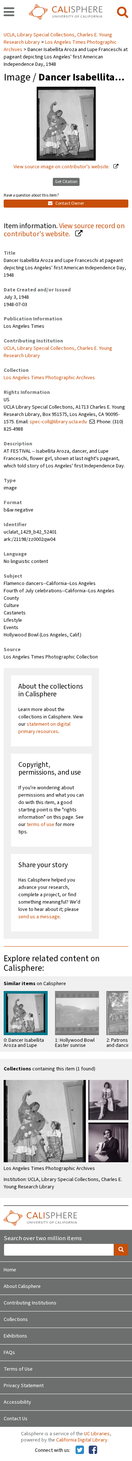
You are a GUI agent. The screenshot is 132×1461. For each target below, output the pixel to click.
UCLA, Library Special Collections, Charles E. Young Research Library (58, 352)
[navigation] (9, 12)
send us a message (39, 916)
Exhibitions (15, 1336)
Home (10, 1270)
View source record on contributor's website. (64, 230)
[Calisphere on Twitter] (80, 1450)
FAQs (9, 1352)
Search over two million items (43, 1238)
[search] (122, 12)
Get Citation (66, 182)
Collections (16, 1319)
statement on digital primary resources (44, 728)
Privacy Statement (24, 1385)
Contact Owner (69, 203)
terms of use (40, 824)
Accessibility (17, 1402)
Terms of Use (18, 1369)
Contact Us (15, 1418)
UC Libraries (97, 1433)
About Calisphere (22, 1286)
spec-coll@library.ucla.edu (58, 422)
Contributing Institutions (30, 1303)
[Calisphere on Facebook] (93, 1450)
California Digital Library (81, 1440)
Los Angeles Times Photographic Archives (49, 377)
